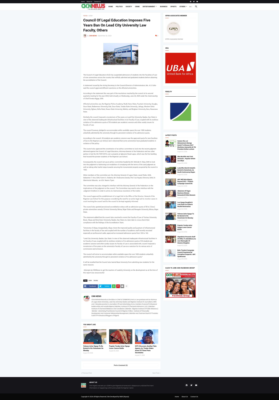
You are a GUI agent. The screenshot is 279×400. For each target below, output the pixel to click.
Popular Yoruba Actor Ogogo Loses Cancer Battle (119, 347)
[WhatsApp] (114, 286)
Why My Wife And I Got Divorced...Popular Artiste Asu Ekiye (186, 159)
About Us (89, 1)
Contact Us (97, 1)
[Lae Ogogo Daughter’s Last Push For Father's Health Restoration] (170, 204)
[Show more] (126, 286)
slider (91, 16)
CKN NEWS (96, 296)
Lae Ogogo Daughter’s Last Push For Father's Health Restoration (185, 204)
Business (163, 6)
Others (182, 6)
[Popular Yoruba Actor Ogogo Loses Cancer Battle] (170, 227)
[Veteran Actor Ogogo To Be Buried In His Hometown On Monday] (170, 216)
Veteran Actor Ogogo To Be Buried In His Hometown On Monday (93, 348)
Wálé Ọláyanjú (124, 396)
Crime (137, 6)
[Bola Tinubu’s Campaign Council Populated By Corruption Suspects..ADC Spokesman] (170, 252)
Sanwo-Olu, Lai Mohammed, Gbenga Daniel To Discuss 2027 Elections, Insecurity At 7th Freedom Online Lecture (186, 145)
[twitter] (194, 1)
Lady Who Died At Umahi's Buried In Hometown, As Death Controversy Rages (186, 170)
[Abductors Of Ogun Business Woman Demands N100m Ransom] (170, 193)
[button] (191, 7)
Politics (119, 6)
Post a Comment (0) (121, 365)
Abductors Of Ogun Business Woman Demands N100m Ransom (186, 193)
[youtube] (197, 1)
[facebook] (190, 1)
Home (83, 1)
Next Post (155, 373)
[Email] (122, 286)
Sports (173, 6)
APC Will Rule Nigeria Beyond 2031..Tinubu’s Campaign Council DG (185, 181)
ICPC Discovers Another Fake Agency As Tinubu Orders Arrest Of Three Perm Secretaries (146, 349)
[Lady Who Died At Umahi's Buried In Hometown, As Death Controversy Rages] (170, 170)
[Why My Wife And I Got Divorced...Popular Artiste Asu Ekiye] (170, 159)
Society (129, 6)
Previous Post (87, 373)
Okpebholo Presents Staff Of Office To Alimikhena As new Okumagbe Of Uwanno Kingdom (186, 240)
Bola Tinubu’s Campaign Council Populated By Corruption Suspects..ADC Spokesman (186, 253)
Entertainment (149, 6)
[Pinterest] (118, 286)
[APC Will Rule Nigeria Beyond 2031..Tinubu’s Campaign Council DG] (170, 182)
